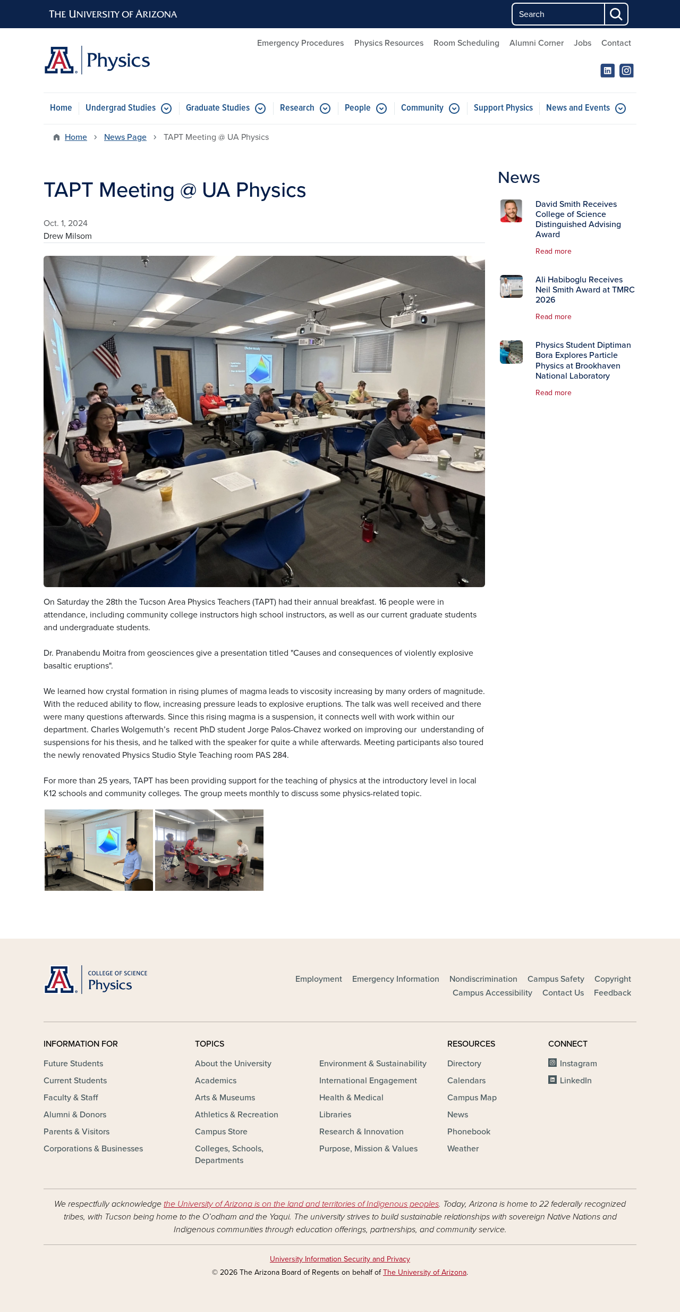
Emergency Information (395, 979)
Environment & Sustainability (373, 1063)
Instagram (578, 1063)
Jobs (582, 43)
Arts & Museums (225, 1097)
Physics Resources (388, 43)
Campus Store (221, 1131)
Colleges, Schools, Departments (229, 1154)
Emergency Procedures (300, 43)
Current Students (75, 1080)
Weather (463, 1148)
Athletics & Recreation (236, 1114)
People (358, 108)
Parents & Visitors (76, 1131)
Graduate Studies (218, 108)
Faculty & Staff (71, 1097)
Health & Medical (351, 1097)
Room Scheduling (466, 43)
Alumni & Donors (75, 1114)
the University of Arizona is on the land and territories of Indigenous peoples (301, 1204)
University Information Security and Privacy (340, 1259)
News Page (125, 137)
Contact (616, 43)
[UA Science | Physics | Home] (138, 60)
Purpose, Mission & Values (368, 1148)
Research (297, 108)
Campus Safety (556, 979)
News (457, 1114)
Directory (464, 1063)
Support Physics (503, 108)
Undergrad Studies (121, 108)
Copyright (612, 979)
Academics (215, 1080)
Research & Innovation (361, 1131)
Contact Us (563, 993)
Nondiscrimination (483, 979)
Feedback (612, 993)
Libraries (335, 1114)
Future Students (73, 1063)
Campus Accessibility (492, 993)
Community (422, 108)
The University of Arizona (424, 1272)
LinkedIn (576, 1080)
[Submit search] (616, 14)
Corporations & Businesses (93, 1148)
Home (61, 108)
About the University (233, 1063)
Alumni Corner (536, 43)
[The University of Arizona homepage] (113, 14)
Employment (318, 979)
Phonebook (468, 1131)
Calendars (466, 1080)
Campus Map (472, 1097)
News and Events (578, 108)
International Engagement (368, 1080)
